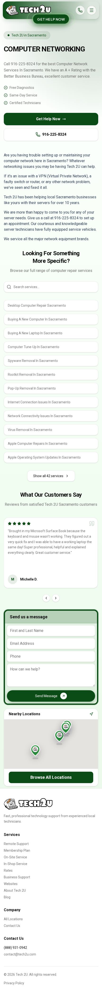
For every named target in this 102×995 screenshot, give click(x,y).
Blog (7, 897)
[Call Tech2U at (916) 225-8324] (80, 10)
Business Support (17, 877)
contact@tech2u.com (20, 954)
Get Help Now (48, 119)
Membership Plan (17, 850)
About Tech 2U (15, 890)
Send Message (46, 696)
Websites (11, 884)
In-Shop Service (15, 864)
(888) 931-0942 (15, 948)
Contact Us (12, 926)
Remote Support (16, 844)
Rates (8, 870)
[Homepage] (28, 10)
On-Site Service (15, 857)
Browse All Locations (51, 777)
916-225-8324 (54, 134)
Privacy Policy (14, 983)
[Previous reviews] (46, 598)
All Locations (13, 919)
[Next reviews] (56, 598)
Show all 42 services (48, 476)
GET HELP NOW (51, 19)
